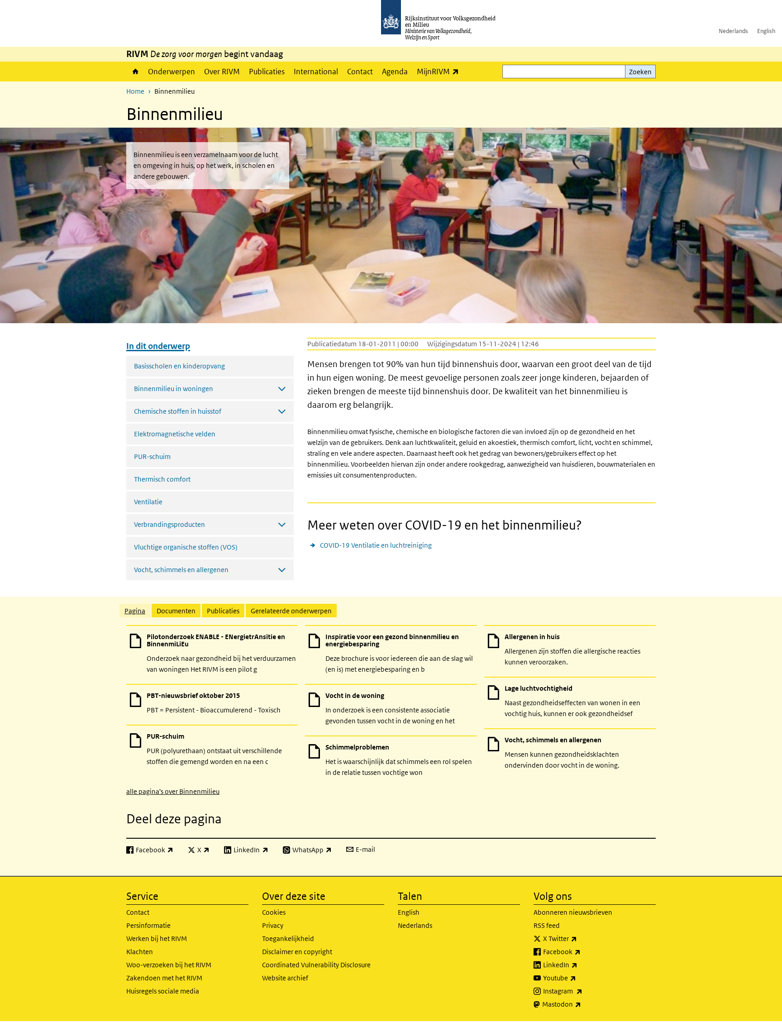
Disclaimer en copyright (297, 951)
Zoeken (640, 71)
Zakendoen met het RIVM (164, 978)
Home (134, 71)
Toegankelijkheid (288, 938)
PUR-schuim (152, 456)
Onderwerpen (171, 71)
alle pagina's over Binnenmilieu (172, 791)
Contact (360, 71)
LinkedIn (580, 964)
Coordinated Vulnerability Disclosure (316, 964)
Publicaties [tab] (223, 611)
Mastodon (581, 1003)
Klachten (139, 951)
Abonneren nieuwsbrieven (573, 912)
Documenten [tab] (176, 611)
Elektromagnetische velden (174, 434)
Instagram (582, 990)
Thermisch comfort (162, 479)
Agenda (395, 71)
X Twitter (580, 938)
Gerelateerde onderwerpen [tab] (291, 611)
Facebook (581, 951)
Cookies (274, 912)
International (316, 71)
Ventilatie (148, 501)
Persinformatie (148, 925)
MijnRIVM (440, 71)
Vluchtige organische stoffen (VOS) (186, 547)
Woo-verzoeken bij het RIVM (168, 964)
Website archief (285, 978)
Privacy (272, 925)
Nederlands (733, 31)
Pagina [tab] (134, 611)
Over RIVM (222, 71)
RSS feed (547, 925)
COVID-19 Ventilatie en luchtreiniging (376, 545)
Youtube (579, 977)
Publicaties (267, 71)
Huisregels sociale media (162, 991)
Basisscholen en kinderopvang (179, 366)
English (766, 31)
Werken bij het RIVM (156, 938)
